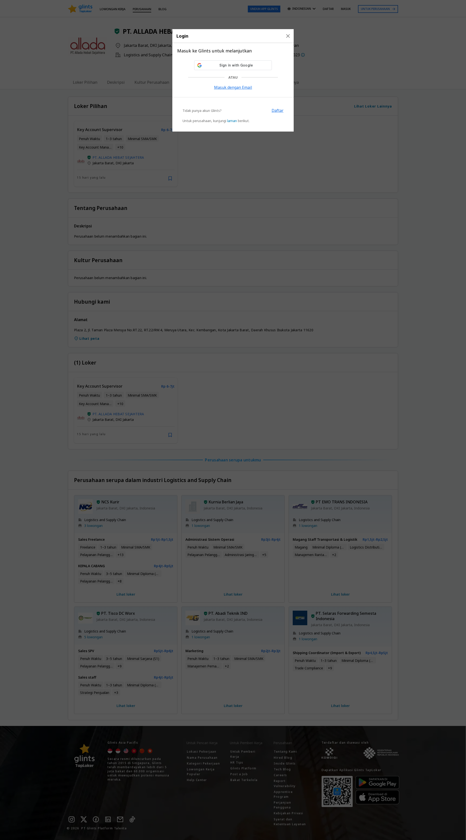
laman (232, 120)
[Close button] (288, 36)
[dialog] (233, 80)
